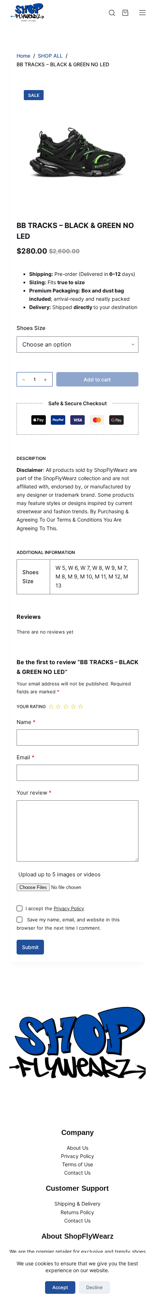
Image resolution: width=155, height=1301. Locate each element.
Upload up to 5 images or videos (59, 874)
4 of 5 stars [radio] (73, 707)
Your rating (31, 706)
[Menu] (142, 12)
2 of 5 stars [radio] (58, 707)
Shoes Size (31, 328)
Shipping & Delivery (77, 1204)
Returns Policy (77, 1212)
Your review (34, 792)
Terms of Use (77, 1164)
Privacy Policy (69, 908)
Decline (94, 1287)
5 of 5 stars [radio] (80, 707)
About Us (77, 1148)
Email (26, 757)
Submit (30, 947)
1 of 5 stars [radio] (51, 707)
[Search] (112, 13)
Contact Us (77, 1173)
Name (26, 722)
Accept (60, 1287)
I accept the (55, 908)
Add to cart (97, 379)
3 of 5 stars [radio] (65, 707)
